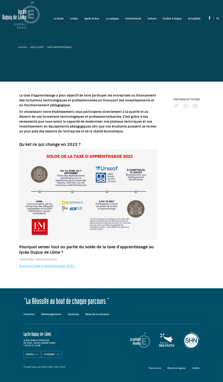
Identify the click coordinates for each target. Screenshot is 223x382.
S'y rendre (49, 354)
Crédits (195, 368)
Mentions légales (176, 368)
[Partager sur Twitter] (176, 106)
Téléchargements (51, 314)
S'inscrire (29, 314)
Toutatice (73, 314)
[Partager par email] (195, 106)
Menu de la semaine (97, 314)
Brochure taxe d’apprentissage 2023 (46, 266)
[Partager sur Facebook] (185, 106)
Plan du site (155, 368)
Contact (30, 354)
